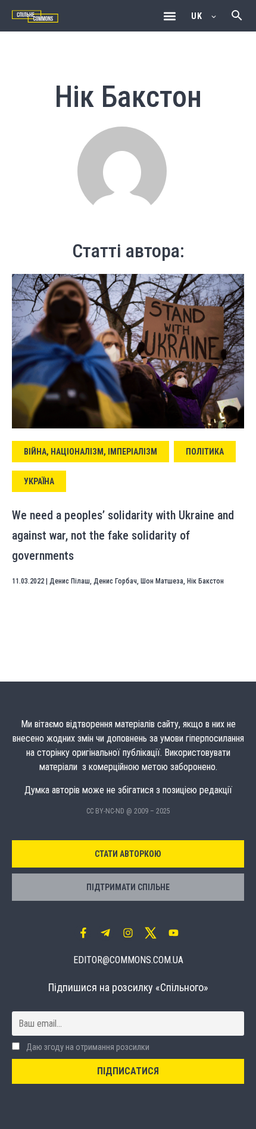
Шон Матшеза (162, 581)
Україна (39, 481)
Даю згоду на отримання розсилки (86, 1047)
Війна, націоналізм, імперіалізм (90, 451)
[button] (169, 16)
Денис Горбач (115, 581)
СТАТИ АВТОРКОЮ (128, 854)
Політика (205, 451)
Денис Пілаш (69, 581)
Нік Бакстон (205, 581)
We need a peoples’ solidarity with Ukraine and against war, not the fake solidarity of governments (123, 535)
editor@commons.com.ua (128, 960)
